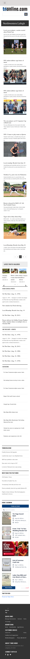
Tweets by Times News (8, 597)
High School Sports (8, 289)
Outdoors (5, 367)
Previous (3, 286)
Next (25, 286)
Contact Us (7, 632)
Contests (20, 619)
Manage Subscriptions (10, 619)
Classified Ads (12, 627)
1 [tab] (15, 284)
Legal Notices (20, 627)
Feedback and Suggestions (11, 635)
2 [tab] (17, 284)
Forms (24, 619)
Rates (6, 627)
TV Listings (7, 621)
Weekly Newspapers (9, 638)
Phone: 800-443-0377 (21, 638)
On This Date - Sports (9, 329)
